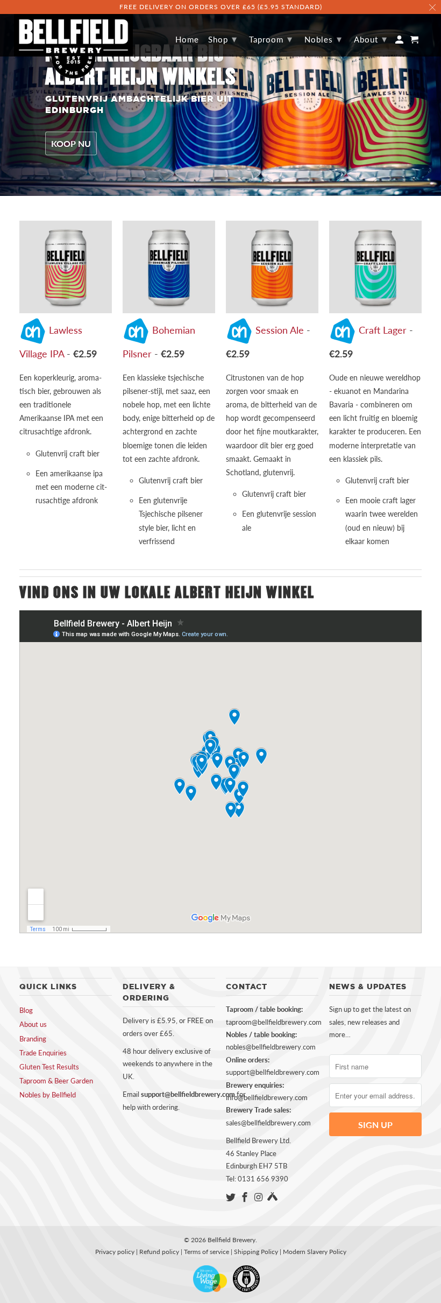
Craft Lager (383, 330)
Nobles (323, 39)
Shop (222, 39)
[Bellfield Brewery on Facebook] (246, 1197)
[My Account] (400, 41)
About (370, 39)
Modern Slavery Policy (314, 1252)
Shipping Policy (256, 1252)
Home (187, 39)
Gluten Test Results (49, 1066)
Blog (26, 1010)
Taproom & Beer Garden (56, 1080)
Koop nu (71, 143)
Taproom (271, 39)
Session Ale (279, 330)
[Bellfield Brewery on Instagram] (260, 1197)
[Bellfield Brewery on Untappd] (272, 1197)
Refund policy (159, 1252)
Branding (32, 1038)
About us (33, 1024)
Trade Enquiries (43, 1052)
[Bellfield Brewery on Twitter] (232, 1197)
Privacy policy (114, 1252)
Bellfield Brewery (231, 1240)
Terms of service (206, 1252)
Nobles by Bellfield (47, 1094)
